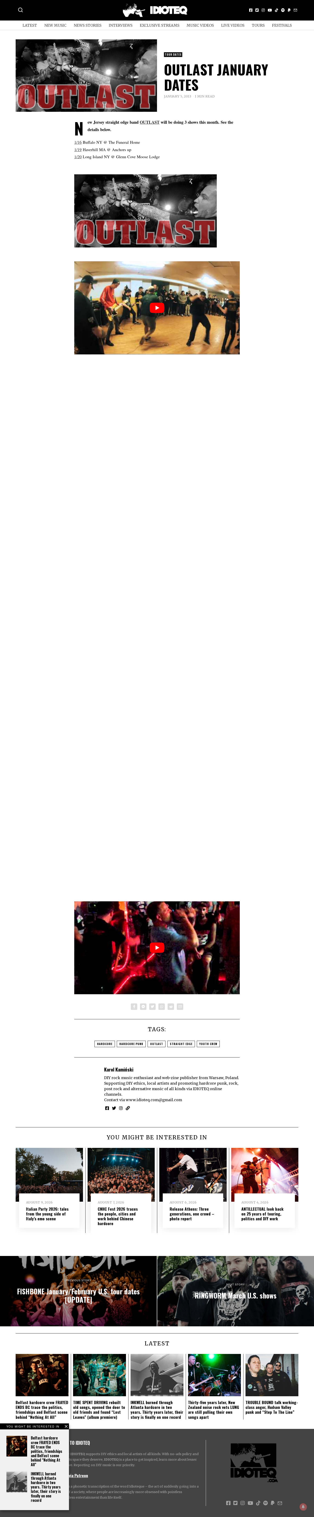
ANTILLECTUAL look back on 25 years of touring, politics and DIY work (262, 1213)
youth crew (208, 1044)
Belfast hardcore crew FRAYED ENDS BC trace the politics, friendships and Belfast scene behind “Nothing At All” (46, 1451)
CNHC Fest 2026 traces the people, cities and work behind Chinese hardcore (118, 1216)
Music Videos (200, 25)
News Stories (87, 25)
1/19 (78, 149)
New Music (55, 25)
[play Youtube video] (157, 307)
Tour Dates (173, 54)
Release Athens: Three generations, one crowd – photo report (192, 1213)
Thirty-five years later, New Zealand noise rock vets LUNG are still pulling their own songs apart (213, 1409)
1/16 (78, 142)
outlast (156, 1044)
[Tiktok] (276, 10)
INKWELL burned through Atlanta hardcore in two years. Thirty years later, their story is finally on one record (46, 1487)
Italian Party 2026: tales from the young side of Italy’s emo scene (47, 1213)
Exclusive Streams (159, 25)
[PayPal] (289, 10)
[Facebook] (251, 10)
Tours (258, 25)
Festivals (282, 25)
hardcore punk (131, 1044)
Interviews (120, 25)
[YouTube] (270, 10)
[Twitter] (257, 10)
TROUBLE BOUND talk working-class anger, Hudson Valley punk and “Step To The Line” (271, 1407)
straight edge (181, 1044)
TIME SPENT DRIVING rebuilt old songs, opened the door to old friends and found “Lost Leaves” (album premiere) (99, 1409)
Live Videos (232, 25)
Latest (30, 25)
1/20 (78, 156)
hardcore (104, 1044)
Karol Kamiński (118, 1069)
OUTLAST (150, 122)
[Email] (295, 10)
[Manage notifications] (303, 1507)
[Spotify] (283, 10)
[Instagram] (263, 10)
